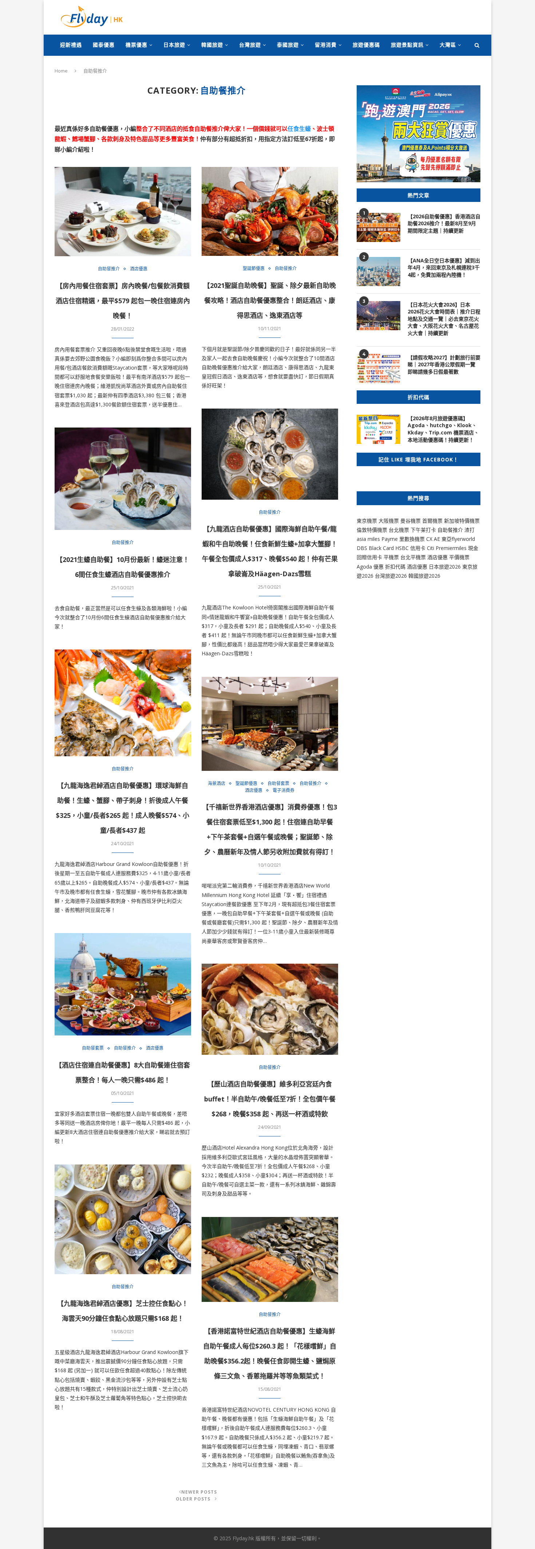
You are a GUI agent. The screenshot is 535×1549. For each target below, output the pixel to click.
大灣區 (448, 44)
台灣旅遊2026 (391, 575)
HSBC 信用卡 (410, 548)
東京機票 (367, 520)
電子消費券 (283, 790)
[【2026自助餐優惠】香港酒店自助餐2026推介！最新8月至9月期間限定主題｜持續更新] (378, 227)
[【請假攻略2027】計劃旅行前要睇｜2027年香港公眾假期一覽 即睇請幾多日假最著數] (378, 368)
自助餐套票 (278, 783)
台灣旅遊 (250, 44)
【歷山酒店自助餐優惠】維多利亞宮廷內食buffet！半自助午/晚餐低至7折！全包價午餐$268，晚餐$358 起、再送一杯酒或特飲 (270, 1099)
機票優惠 (136, 44)
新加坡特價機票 (462, 520)
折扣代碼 (395, 566)
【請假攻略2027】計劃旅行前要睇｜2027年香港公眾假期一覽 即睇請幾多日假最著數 (444, 364)
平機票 (392, 557)
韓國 (413, 575)
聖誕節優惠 (254, 268)
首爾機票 (432, 520)
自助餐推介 (109, 269)
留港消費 (326, 44)
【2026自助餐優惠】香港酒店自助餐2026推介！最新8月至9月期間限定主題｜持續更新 (444, 223)
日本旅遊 (174, 44)
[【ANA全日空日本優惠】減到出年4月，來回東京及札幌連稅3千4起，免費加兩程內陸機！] (378, 271)
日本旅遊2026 (445, 566)
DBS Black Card (375, 548)
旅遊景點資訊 (407, 44)
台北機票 (399, 529)
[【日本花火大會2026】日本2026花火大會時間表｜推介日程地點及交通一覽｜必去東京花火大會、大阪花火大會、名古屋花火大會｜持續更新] (378, 315)
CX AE (433, 538)
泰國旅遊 (288, 44)
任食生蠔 (299, 129)
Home (61, 70)
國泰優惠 (104, 44)
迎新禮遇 (71, 44)
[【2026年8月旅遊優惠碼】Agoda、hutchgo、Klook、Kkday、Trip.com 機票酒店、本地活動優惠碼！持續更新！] (378, 429)
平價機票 (459, 557)
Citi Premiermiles (447, 548)
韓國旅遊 (212, 44)
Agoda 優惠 (371, 566)
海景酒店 (216, 783)
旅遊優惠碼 (366, 44)
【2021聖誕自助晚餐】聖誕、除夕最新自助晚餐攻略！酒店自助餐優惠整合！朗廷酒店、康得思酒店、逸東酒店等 (269, 300)
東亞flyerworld (458, 538)
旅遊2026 (429, 575)
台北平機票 (413, 557)
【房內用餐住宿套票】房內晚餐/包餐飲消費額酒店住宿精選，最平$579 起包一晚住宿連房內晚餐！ (123, 300)
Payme (390, 538)
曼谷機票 (410, 520)
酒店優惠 (138, 269)
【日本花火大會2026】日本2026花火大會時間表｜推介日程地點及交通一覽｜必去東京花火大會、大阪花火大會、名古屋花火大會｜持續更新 (444, 318)
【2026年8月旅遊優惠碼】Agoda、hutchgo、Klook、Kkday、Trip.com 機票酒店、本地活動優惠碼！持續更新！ (443, 429)
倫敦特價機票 (372, 529)
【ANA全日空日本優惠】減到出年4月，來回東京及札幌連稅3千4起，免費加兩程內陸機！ (444, 267)
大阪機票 (389, 520)
